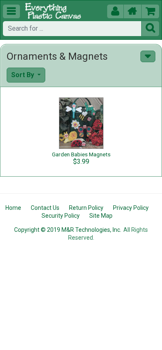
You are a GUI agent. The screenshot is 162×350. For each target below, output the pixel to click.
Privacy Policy (131, 207)
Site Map (101, 215)
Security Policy (61, 215)
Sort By (23, 75)
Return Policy (86, 207)
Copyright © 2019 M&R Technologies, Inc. (67, 229)
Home (13, 207)
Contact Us (45, 207)
